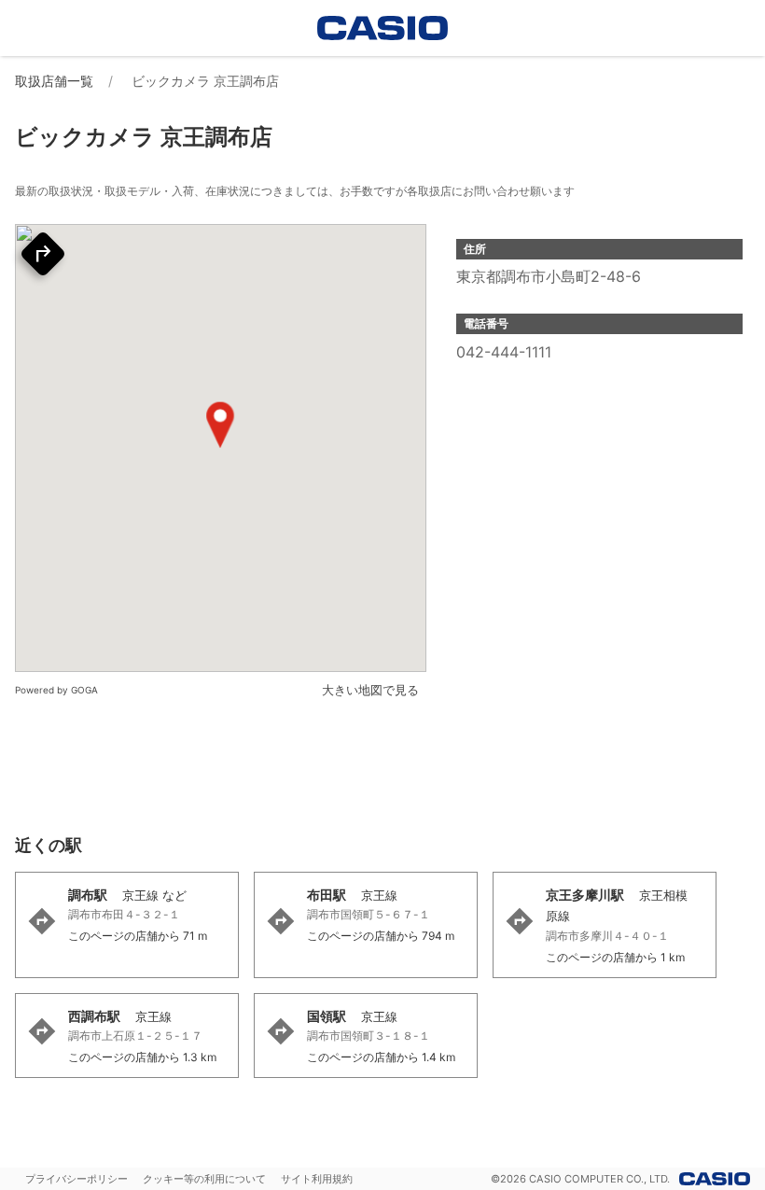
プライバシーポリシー (76, 1178)
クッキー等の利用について (204, 1178)
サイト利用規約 (317, 1178)
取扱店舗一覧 (54, 81)
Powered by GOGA (56, 689)
